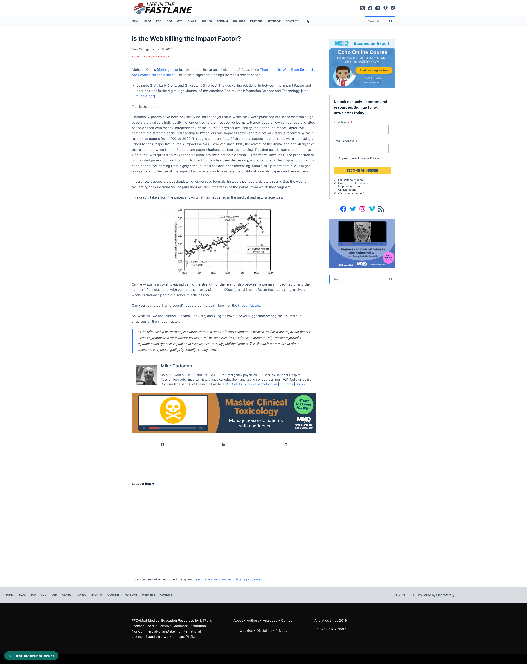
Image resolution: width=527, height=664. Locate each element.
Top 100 (207, 21)
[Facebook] (370, 8)
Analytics (270, 620)
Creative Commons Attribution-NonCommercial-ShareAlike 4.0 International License (169, 631)
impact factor (248, 305)
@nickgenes (167, 69)
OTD (180, 21)
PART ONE (256, 21)
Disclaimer (265, 631)
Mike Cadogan (176, 365)
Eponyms (286, 384)
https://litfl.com (189, 637)
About (238, 620)
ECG (158, 21)
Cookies (247, 631)
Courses (239, 21)
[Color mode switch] (308, 21)
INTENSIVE (274, 21)
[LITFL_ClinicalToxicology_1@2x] (224, 413)
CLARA (192, 21)
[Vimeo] (385, 8)
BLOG (147, 21)
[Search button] (390, 21)
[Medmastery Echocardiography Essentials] (362, 63)
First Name (343, 122)
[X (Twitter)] (362, 8)
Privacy (281, 631)
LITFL (204, 620)
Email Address (346, 141)
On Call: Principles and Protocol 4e (252, 384)
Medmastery (445, 595)
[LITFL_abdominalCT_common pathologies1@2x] (362, 243)
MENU (135, 21)
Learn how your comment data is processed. (228, 579)
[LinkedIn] (285, 444)
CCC (169, 21)
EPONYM (222, 21)
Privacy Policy (368, 158)
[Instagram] (377, 8)
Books (300, 384)
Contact (292, 21)
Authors (253, 620)
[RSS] (393, 8)
